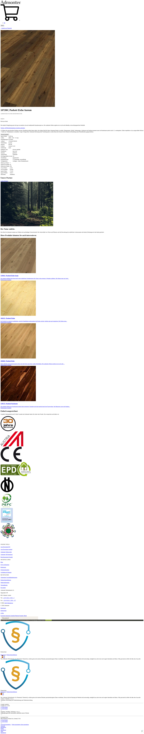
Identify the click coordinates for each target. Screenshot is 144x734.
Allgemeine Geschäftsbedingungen (9, 577)
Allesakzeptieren (3, 732)
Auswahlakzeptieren (3, 726)
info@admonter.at (8, 603)
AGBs (2, 613)
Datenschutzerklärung (6, 580)
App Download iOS (5, 547)
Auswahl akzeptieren (6, 724)
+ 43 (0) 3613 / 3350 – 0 (8, 598)
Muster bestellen (4, 134)
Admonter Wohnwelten (6, 552)
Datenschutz (3, 610)
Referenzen (3, 567)
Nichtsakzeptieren (3, 729)
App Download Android (6, 549)
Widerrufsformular (5, 582)
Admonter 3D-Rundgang (7, 554)
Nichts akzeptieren (16, 724)
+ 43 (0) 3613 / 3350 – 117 (9, 600)
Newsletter (3, 587)
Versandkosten (4, 585)
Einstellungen (48, 620)
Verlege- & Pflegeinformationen (8, 128)
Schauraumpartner (5, 569)
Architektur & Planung (6, 572)
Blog (2, 562)
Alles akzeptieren (25, 724)
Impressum (3, 608)
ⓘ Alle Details (4, 707)
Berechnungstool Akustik (7, 557)
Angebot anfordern (20, 128)
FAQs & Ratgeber (5, 564)
